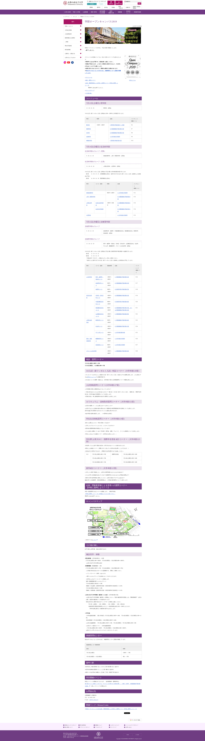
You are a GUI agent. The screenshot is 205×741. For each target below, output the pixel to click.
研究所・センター (128, 12)
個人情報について (69, 727)
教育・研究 (93, 12)
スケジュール (88, 77)
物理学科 (88, 129)
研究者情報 (67, 49)
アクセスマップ (98, 727)
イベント (75, 16)
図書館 (120, 12)
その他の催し (88, 93)
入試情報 (85, 12)
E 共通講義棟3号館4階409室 (122, 314)
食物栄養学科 (89, 192)
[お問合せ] (111, 3)
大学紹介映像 (68, 30)
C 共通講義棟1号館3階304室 (122, 320)
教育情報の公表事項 (70, 38)
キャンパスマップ (89, 90)
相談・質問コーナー (90, 80)
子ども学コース (99, 332)
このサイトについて (115, 725)
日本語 (92, 4)
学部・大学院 (76, 12)
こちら (94, 540)
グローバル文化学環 (91, 351)
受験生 (91, 7)
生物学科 (88, 136)
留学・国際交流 (111, 12)
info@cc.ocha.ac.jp (70, 737)
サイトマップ (102, 1)
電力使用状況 (83, 725)
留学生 (98, 7)
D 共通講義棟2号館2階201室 (117, 132)
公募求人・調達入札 (70, 53)
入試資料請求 (68, 34)
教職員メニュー (98, 725)
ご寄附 (66, 41)
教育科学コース (99, 320)
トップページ (66, 16)
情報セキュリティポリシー (70, 725)
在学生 (106, 7)
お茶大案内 (67, 12)
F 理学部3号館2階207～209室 (117, 125)
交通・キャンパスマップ (93, 1)
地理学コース (99, 289)
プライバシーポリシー (85, 727)
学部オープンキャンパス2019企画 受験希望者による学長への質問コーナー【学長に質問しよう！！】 (111, 709)
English (101, 4)
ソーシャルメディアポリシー (132, 725)
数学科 (88, 125)
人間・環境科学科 (90, 196)
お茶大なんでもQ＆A (70, 57)
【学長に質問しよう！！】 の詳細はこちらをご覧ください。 (100, 493)
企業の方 (128, 7)
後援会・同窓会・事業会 (137, 7)
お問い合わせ (128, 727)
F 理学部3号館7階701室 (116, 140)
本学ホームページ (91, 377)
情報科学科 (89, 140)
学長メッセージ (69, 26)
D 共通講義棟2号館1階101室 (117, 129)
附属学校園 (137, 12)
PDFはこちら (132, 80)
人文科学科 (89, 277)
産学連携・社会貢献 (102, 12)
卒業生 (113, 7)
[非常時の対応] (119, 3)
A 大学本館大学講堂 (115, 136)
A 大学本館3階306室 (120, 332)
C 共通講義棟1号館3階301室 (122, 277)
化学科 (88, 132)
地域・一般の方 (120, 7)
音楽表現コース (99, 344)
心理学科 (88, 215)
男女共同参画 (68, 45)
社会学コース (99, 326)
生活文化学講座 (99, 209)
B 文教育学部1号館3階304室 (122, 301)
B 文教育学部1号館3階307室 (122, 289)
